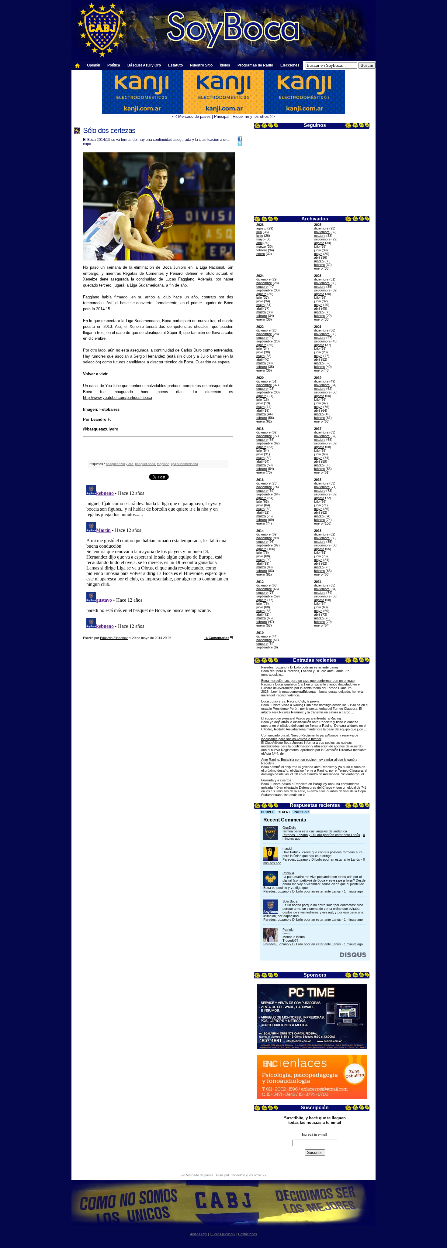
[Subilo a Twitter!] (239, 144)
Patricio (287, 929)
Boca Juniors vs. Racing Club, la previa (290, 701)
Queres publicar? (222, 1234)
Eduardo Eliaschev (114, 638)
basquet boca (145, 464)
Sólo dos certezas (109, 130)
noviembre (322, 232)
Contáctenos (247, 1234)
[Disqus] (158, 558)
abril (259, 243)
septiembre (322, 239)
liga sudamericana (184, 464)
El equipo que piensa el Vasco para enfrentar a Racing (301, 718)
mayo (260, 239)
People (267, 812)
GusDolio (289, 827)
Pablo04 (288, 873)
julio (259, 232)
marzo (261, 246)
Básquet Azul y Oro (144, 65)
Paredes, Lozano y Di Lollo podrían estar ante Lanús (300, 667)
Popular (301, 812)
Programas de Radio (255, 65)
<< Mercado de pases (191, 116)
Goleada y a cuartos (276, 780)
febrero (261, 250)
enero (260, 254)
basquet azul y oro (119, 464)
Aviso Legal (198, 1234)
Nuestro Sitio (201, 65)
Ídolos (225, 65)
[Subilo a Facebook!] (239, 140)
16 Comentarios (216, 638)
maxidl (287, 848)
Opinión (93, 65)
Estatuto (175, 65)
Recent (284, 812)
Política (113, 65)
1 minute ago (353, 891)
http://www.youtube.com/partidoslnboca (117, 397)
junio (259, 235)
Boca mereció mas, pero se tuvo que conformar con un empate (308, 680)
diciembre (321, 228)
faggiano (163, 464)
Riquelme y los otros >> (254, 116)
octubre (319, 235)
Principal (221, 116)
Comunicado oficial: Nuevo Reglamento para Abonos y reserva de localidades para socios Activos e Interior (309, 737)
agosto (261, 228)
